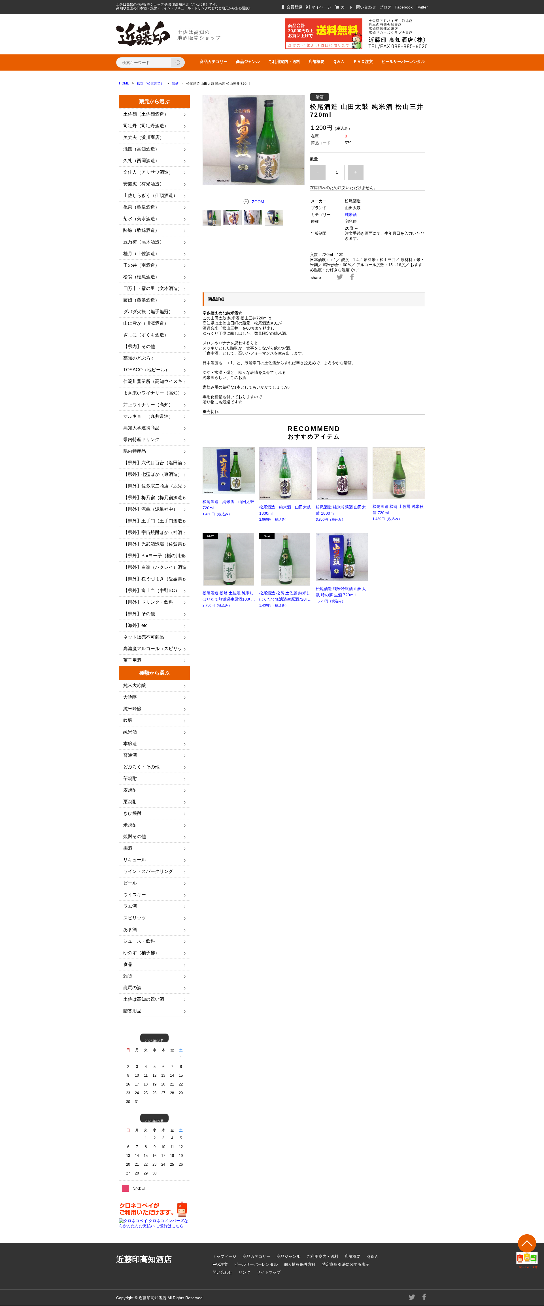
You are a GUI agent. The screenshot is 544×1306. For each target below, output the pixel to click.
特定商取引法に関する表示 (345, 1264)
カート (347, 7)
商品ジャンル (248, 61)
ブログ (385, 7)
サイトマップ (268, 1272)
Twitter (422, 7)
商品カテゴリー (214, 61)
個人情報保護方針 (300, 1264)
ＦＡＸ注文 (363, 61)
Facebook (404, 7)
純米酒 (351, 214)
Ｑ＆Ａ (339, 61)
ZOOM (258, 202)
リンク (244, 1272)
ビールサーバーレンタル (403, 61)
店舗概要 (316, 61)
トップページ (224, 1256)
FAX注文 (220, 1264)
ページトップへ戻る (527, 1251)
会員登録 (294, 7)
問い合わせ (366, 7)
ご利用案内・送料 (284, 61)
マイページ (321, 7)
